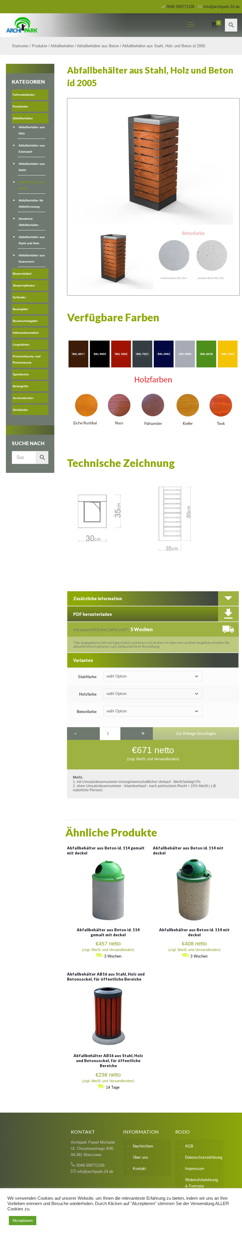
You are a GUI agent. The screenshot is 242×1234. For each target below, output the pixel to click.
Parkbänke (20, 106)
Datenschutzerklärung (202, 1157)
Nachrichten (143, 1146)
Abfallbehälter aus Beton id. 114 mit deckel (194, 932)
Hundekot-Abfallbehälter (29, 222)
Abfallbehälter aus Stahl (32, 167)
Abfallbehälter (62, 46)
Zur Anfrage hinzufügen (196, 733)
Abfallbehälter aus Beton (98, 46)
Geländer (19, 297)
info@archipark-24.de (221, 6)
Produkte (39, 46)
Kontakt (139, 1168)
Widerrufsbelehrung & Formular (201, 1183)
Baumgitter (20, 309)
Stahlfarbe (87, 677)
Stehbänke (20, 409)
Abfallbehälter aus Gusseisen (32, 258)
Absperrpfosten (24, 285)
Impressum (194, 1168)
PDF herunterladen (92, 614)
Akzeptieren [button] (22, 1220)
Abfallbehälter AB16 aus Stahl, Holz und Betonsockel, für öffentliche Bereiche (106, 976)
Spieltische (21, 374)
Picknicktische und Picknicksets (26, 359)
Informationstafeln (26, 332)
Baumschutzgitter (25, 321)
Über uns (140, 1157)
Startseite (20, 46)
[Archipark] (86, 24)
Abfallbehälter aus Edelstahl (32, 148)
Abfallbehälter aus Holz (32, 130)
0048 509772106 (180, 6)
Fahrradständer (24, 94)
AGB (189, 1146)
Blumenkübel (22, 273)
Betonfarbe (87, 711)
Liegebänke (21, 344)
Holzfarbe (88, 694)
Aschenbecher (23, 398)
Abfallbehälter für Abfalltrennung (31, 203)
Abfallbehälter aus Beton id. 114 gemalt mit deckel (108, 932)
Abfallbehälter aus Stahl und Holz (32, 240)
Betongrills (20, 386)
